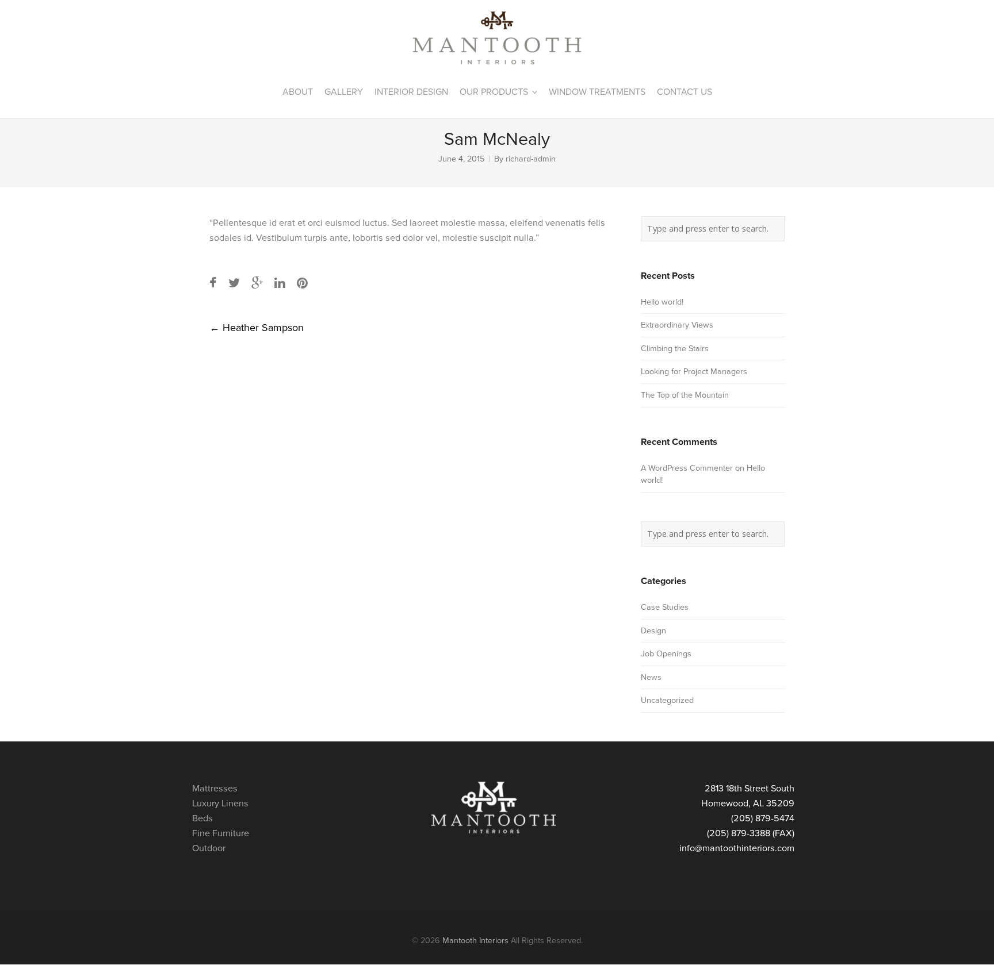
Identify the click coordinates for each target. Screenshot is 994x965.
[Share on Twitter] (234, 283)
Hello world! (662, 302)
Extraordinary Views (677, 325)
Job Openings (666, 654)
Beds (202, 818)
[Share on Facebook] (213, 283)
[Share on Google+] (257, 283)
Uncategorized (667, 700)
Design (653, 631)
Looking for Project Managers (694, 371)
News (651, 677)
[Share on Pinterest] (302, 283)
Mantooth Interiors (475, 940)
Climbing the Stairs (675, 348)
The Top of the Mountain (685, 395)
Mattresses (215, 788)
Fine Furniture (220, 833)
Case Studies (665, 607)
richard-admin (531, 159)
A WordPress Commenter (687, 468)
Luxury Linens (220, 803)
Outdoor (208, 848)
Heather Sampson (256, 327)
